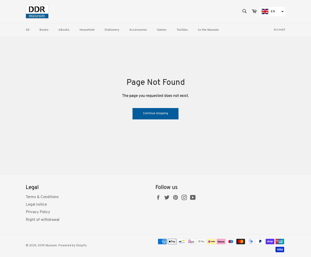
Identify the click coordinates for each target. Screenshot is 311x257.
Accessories (138, 30)
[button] (272, 11)
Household (86, 30)
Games (161, 30)
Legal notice (36, 204)
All (27, 30)
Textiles (182, 30)
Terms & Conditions (42, 197)
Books (43, 30)
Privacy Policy (38, 212)
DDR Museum (47, 245)
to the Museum (208, 30)
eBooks (64, 30)
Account (279, 30)
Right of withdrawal (42, 219)
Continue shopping (155, 113)
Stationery (112, 30)
